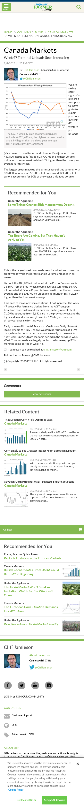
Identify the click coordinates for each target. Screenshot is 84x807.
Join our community (30, 696)
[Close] (77, 763)
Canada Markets (60, 32)
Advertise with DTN (23, 734)
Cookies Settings (26, 800)
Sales (15, 725)
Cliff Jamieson (32, 70)
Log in (8, 696)
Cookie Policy (15, 789)
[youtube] (35, 685)
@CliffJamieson (31, 78)
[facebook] (8, 685)
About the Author (40, 655)
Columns (24, 32)
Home (8, 32)
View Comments (42, 394)
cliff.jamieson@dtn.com (57, 349)
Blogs (39, 32)
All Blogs (8, 529)
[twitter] (21, 685)
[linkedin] (49, 685)
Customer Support (22, 715)
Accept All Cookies (54, 800)
